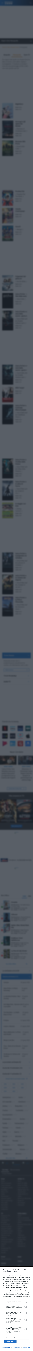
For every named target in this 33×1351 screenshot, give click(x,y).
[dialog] (16, 1309)
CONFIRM (10, 1341)
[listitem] (16, 1302)
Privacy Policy (27, 1347)
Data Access (16, 1347)
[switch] (25, 1307)
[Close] (29, 1270)
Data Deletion (6, 1347)
